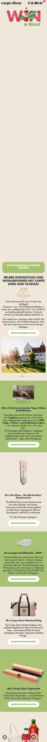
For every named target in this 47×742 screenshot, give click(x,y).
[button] (4, 356)
